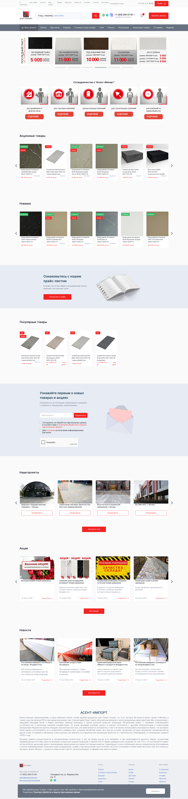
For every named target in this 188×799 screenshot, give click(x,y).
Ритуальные (123, 28)
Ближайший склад (116, 3)
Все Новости (94, 693)
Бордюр (66, 28)
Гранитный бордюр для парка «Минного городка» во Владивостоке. (112, 664)
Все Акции (94, 611)
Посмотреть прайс (57, 297)
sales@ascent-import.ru (123, 17)
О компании (23, 3)
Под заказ (50, 3)
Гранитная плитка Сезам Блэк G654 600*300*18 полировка (106, 358)
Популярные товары (33, 322)
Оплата (43, 2)
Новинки (25, 203)
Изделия (170, 28)
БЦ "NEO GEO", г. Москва (145, 505)
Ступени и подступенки (85, 28)
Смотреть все (94, 529)
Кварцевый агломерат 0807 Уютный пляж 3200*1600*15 (156, 239)
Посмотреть (37, 513)
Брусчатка (54, 28)
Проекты (68, 2)
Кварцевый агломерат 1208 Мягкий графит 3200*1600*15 (30, 172)
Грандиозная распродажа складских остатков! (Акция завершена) (111, 582)
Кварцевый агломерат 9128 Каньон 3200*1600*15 (106, 239)
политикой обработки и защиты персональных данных (64, 426)
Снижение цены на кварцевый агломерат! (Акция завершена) (71, 582)
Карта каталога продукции (30, 780)
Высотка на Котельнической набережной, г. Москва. (108, 506)
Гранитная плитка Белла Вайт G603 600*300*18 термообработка (55, 172)
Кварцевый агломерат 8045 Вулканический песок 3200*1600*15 (80, 172)
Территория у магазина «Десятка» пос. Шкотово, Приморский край (75, 506)
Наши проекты (29, 472)
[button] (60, 67)
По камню (158, 28)
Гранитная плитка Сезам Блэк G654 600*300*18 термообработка (30, 358)
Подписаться (80, 415)
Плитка (43, 28)
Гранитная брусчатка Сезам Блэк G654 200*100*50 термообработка (130, 172)
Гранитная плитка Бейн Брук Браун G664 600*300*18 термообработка (55, 358)
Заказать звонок (158, 16)
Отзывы (87, 2)
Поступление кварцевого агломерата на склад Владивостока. (150, 664)
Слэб (101, 28)
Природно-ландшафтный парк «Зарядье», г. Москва (33, 506)
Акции (59, 2)
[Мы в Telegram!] (107, 15)
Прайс (160, 3)
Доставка (33, 2)
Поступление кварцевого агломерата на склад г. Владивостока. (36, 664)
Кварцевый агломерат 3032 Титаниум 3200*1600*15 (106, 172)
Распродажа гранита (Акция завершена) (146, 582)
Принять (155, 791)
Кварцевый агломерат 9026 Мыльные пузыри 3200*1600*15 (131, 239)
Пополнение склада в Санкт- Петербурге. (70, 664)
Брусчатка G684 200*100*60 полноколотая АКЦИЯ (156, 172)
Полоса (111, 28)
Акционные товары (141, 28)
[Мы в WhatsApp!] (103, 15)
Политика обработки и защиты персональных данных (57, 792)
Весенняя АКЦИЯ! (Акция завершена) (36, 581)
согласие (51, 430)
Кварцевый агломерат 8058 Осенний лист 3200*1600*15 (55, 239)
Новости (78, 2)
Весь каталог (30, 28)
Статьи (96, 2)
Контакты (105, 2)
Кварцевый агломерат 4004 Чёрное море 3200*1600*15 (30, 239)
